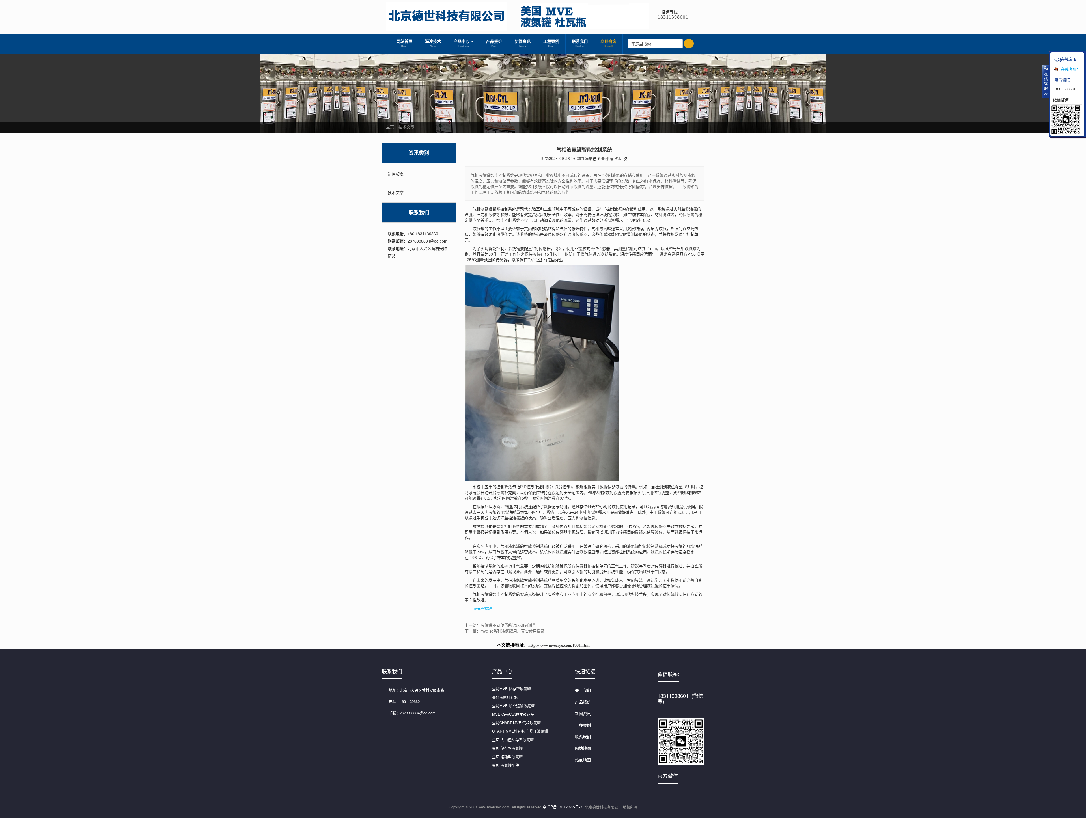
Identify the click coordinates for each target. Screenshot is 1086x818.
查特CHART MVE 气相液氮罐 (516, 722)
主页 (390, 127)
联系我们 (580, 43)
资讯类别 (419, 152)
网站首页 (404, 43)
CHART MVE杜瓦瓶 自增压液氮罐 (520, 731)
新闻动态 (396, 173)
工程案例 (551, 43)
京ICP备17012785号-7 (562, 807)
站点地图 (583, 760)
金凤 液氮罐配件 (505, 765)
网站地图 (583, 748)
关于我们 (583, 690)
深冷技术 (433, 43)
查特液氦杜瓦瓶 (505, 697)
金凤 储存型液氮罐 (507, 748)
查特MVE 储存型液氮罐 (511, 688)
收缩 (1046, 81)
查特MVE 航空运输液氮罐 (513, 705)
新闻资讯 (523, 43)
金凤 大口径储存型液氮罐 (513, 739)
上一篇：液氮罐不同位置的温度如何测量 (500, 625)
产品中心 (462, 43)
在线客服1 (1070, 69)
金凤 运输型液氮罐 (507, 756)
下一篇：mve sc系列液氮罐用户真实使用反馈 (505, 631)
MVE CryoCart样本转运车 (513, 714)
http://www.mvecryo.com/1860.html (559, 645)
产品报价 (494, 43)
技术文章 (406, 127)
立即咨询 (608, 43)
